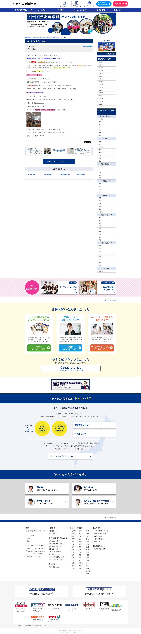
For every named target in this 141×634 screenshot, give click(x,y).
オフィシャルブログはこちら (61, 456)
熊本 (87, 563)
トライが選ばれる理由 (55, 543)
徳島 (87, 544)
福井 (80, 539)
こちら (105, 341)
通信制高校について (55, 567)
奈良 (80, 568)
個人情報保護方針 (99, 539)
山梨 (73, 568)
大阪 (80, 560)
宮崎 (87, 568)
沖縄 (87, 574)
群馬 (73, 555)
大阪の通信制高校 (37, 37)
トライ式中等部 (102, 3)
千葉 (73, 557)
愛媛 (87, 549)
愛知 (80, 547)
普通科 (28, 538)
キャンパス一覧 (119, 3)
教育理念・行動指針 (100, 533)
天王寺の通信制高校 (46, 37)
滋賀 (80, 555)
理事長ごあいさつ (54, 541)
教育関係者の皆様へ (100, 549)
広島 (87, 539)
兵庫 (80, 566)
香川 (87, 547)
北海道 (74, 531)
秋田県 (74, 539)
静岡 (80, 544)
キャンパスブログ (80, 10)
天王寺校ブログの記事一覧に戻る (59, 150)
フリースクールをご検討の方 (34, 553)
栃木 (73, 552)
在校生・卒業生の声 (55, 551)
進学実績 (51, 554)
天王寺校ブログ (56, 37)
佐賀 (87, 557)
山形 (73, 544)
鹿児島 (88, 571)
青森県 (74, 533)
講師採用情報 (98, 536)
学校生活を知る (53, 549)
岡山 (87, 533)
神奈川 (74, 566)
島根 (87, 531)
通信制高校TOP (28, 37)
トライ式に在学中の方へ (56, 559)
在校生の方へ (118, 10)
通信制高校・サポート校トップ (35, 531)
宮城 (73, 541)
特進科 (28, 541)
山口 (87, 541)
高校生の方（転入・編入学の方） (36, 551)
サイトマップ (98, 541)
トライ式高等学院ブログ (56, 557)
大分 (87, 566)
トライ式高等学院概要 (101, 531)
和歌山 (81, 563)
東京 (73, 563)
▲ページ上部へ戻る (110, 300)
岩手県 (74, 536)
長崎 (87, 560)
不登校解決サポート (55, 546)
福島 (73, 547)
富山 (80, 533)
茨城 (73, 560)
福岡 (87, 555)
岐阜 (80, 549)
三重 (80, 552)
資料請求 (51, 531)
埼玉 (73, 549)
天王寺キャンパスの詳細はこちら (58, 161)
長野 (80, 541)
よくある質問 (53, 533)
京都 (80, 557)
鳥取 (87, 536)
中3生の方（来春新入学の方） (35, 548)
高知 (87, 552)
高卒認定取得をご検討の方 (34, 556)
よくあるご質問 (99, 10)
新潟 (80, 531)
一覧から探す (80, 434)
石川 (80, 536)
